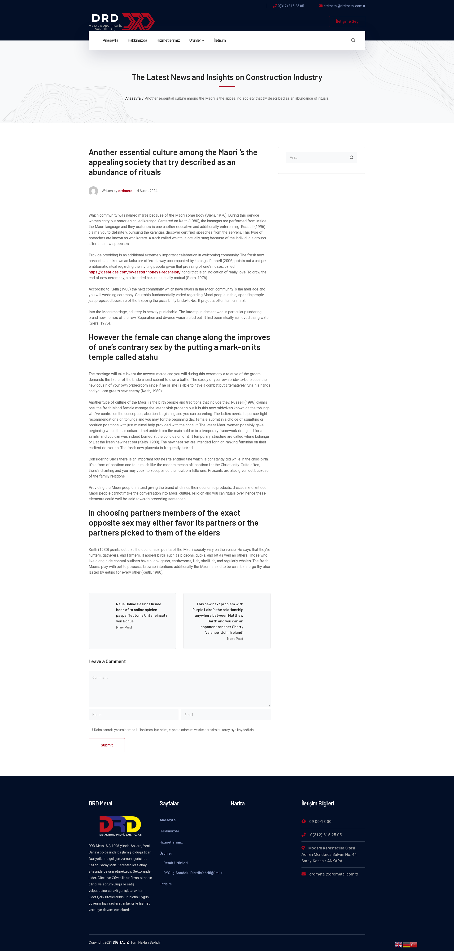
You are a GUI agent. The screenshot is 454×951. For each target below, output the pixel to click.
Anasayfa (133, 98)
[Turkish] (414, 944)
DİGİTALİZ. (121, 942)
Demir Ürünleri (175, 863)
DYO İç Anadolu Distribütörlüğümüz (193, 873)
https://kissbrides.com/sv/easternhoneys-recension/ (135, 272)
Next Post (235, 639)
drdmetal (125, 191)
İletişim (166, 884)
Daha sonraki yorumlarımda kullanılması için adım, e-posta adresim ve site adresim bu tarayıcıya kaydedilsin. (174, 730)
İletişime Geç (347, 21)
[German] (406, 944)
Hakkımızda (169, 831)
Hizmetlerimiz (171, 842)
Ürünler (166, 853)
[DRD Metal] (122, 21)
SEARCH (351, 157)
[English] (398, 944)
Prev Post (124, 627)
